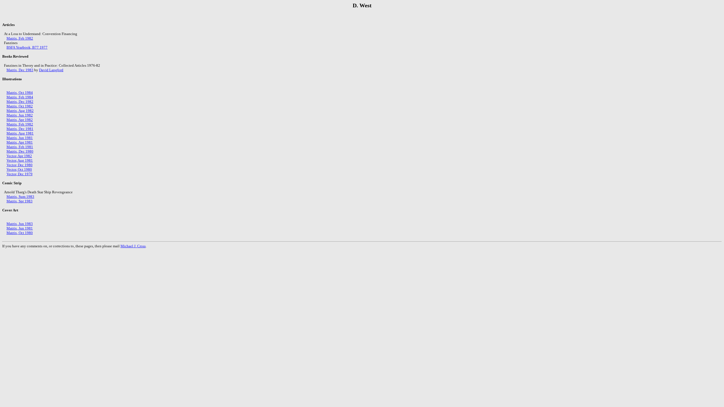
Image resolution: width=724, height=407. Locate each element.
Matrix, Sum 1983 (20, 196)
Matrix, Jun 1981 (20, 138)
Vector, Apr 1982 (19, 156)
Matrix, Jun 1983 (20, 224)
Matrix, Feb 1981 (20, 147)
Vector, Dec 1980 (20, 165)
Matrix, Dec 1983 (20, 70)
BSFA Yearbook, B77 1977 (27, 47)
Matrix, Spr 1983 (20, 201)
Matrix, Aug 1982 (20, 111)
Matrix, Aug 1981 (20, 133)
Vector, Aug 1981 (20, 160)
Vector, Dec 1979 (20, 174)
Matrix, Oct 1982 (20, 106)
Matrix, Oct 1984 (20, 92)
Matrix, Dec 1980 (20, 151)
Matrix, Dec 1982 (20, 101)
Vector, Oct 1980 (19, 169)
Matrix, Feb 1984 (20, 97)
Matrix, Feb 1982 (20, 38)
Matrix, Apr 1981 (20, 142)
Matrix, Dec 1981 (20, 129)
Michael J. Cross (133, 246)
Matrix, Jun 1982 (20, 115)
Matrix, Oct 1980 (20, 233)
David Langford (51, 70)
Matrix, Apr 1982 (20, 120)
